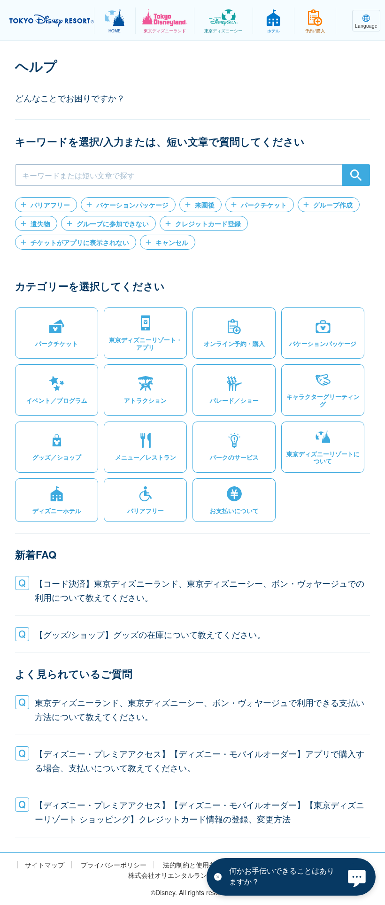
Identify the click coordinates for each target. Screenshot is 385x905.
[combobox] (192, 175)
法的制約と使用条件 (192, 865)
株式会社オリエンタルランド (171, 875)
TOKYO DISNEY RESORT (51, 21)
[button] (46, 204)
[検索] (356, 175)
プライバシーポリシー (113, 865)
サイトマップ (44, 865)
